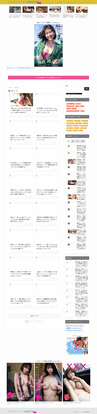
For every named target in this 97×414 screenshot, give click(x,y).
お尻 (82, 111)
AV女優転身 (70, 103)
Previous (7, 12)
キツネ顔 (78, 123)
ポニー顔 (83, 128)
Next (89, 12)
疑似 (82, 106)
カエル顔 (84, 120)
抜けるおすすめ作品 (73, 111)
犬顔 (81, 130)
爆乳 (77, 106)
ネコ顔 (75, 125)
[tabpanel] (15, 12)
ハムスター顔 (83, 125)
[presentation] (68, 141)
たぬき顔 (77, 120)
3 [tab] (48, 21)
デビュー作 (70, 106)
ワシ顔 (75, 130)
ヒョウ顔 (69, 128)
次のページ (34, 316)
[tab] (68, 141)
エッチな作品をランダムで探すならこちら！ (48, 77)
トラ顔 (69, 125)
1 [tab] (44, 21)
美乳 (68, 108)
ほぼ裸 (74, 108)
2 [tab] (46, 21)
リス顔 (69, 130)
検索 (66, 86)
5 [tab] (52, 21)
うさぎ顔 (69, 120)
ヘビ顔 (77, 128)
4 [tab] (50, 21)
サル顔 (85, 123)
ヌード (78, 103)
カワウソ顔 (70, 123)
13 (38, 321)
